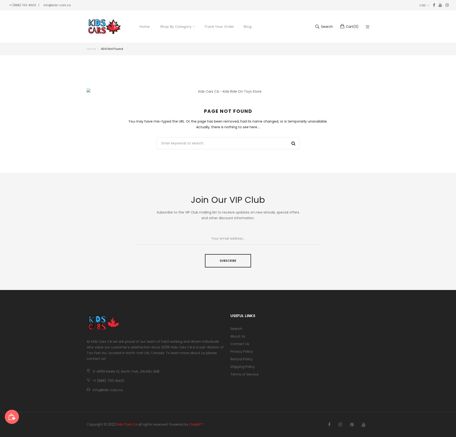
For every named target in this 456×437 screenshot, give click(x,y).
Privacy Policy (241, 351)
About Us (237, 336)
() (352, 26)
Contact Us (239, 344)
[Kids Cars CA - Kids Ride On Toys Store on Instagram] (340, 425)
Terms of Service (244, 374)
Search (236, 328)
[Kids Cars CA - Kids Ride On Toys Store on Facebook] (329, 425)
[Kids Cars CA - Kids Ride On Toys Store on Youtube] (363, 425)
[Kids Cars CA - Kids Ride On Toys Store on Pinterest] (351, 425)
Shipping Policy (242, 366)
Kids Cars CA (127, 424)
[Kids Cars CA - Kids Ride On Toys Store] (104, 26)
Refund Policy (241, 359)
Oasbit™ (196, 424)
